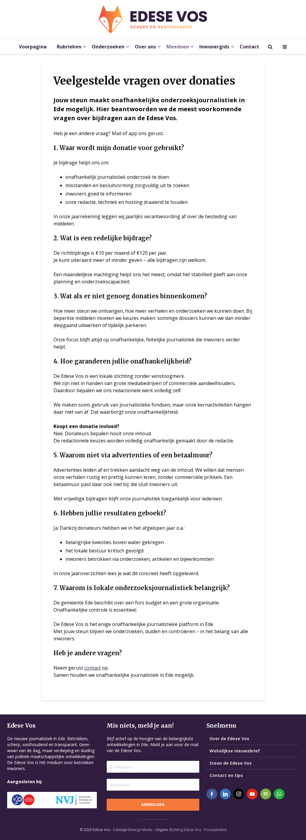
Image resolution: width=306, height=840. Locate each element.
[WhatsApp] (279, 794)
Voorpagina (33, 46)
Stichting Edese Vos (185, 829)
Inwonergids (214, 46)
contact (92, 668)
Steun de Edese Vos (230, 763)
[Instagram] (238, 794)
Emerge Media (140, 829)
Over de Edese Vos (229, 738)
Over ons (145, 46)
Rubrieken (69, 46)
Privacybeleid (215, 829)
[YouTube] (252, 794)
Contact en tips (226, 775)
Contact (249, 46)
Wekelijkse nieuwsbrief (234, 751)
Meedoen (177, 46)
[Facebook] (211, 794)
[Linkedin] (225, 794)
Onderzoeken (108, 46)
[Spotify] (265, 794)
